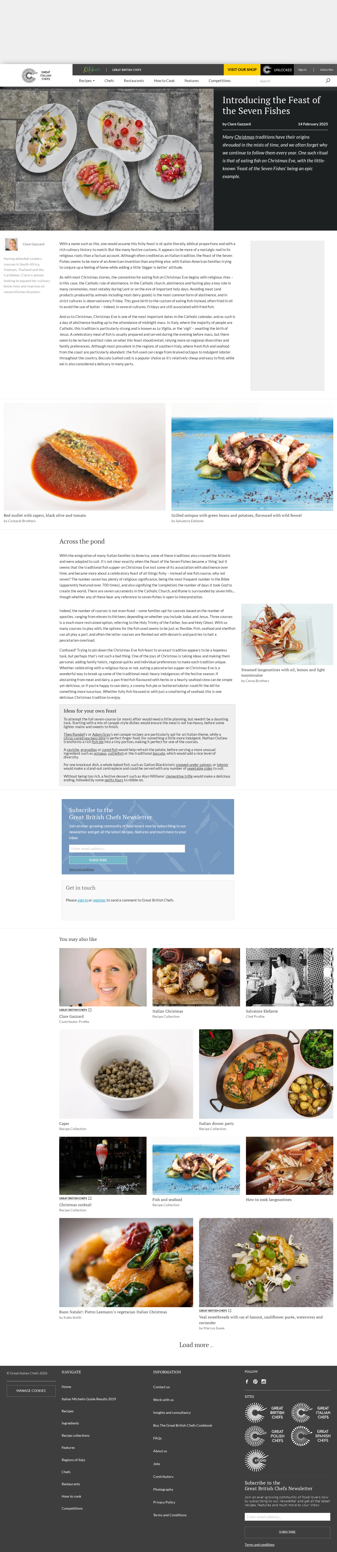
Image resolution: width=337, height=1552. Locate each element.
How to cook (71, 1496)
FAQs (157, 1438)
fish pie (98, 741)
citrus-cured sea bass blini (85, 738)
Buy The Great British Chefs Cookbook (182, 1425)
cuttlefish (116, 753)
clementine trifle (179, 776)
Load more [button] (194, 1345)
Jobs (156, 1464)
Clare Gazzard (33, 244)
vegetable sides (199, 768)
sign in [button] (83, 900)
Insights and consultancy (172, 1412)
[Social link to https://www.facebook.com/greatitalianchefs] (247, 1381)
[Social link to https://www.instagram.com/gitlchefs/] (264, 1381)
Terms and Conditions (170, 1515)
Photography (163, 1489)
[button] (87, 80)
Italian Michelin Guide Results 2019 (89, 1399)
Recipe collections (76, 1435)
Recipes (68, 1411)
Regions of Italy (73, 1460)
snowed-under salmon (193, 764)
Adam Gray (101, 734)
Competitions (72, 1508)
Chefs (66, 1472)
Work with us (163, 1400)
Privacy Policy (164, 1502)
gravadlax (89, 749)
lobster (222, 764)
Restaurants (71, 1484)
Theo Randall (74, 734)
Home (66, 1387)
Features (68, 1447)
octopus (100, 753)
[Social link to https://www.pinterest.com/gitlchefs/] (255, 1381)
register (100, 900)
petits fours (114, 780)
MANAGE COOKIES (31, 1391)
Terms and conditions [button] (81, 869)
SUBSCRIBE (98, 860)
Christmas (244, 137)
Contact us (161, 1387)
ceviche (73, 749)
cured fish (110, 749)
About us (160, 1451)
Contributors (163, 1476)
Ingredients (70, 1423)
